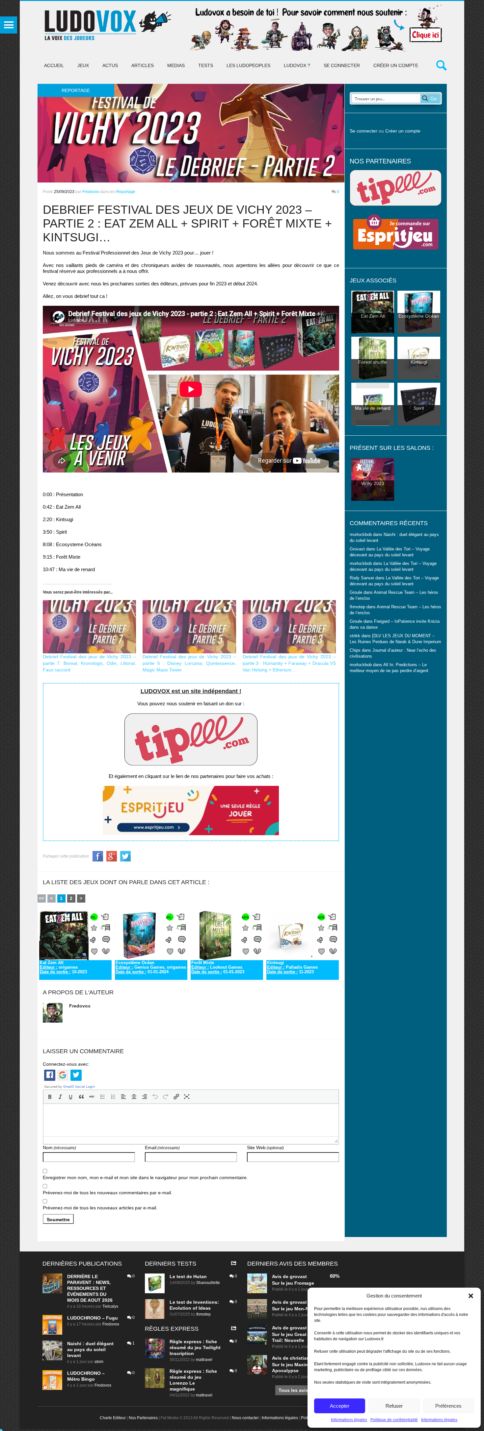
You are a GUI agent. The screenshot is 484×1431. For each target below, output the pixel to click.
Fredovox (90, 191)
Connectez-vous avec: (66, 1064)
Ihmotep (357, 607)
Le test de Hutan (188, 1276)
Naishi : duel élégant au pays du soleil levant (90, 1349)
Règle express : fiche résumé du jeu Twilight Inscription (195, 1347)
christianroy (303, 1358)
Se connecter (342, 65)
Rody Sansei (362, 578)
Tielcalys (110, 1306)
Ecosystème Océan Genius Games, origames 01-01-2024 (151, 967)
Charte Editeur (113, 1418)
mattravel (204, 1359)
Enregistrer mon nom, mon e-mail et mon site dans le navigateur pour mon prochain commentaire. (145, 1177)
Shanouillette (208, 1282)
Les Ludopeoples (248, 65)
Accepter (339, 1406)
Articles (142, 65)
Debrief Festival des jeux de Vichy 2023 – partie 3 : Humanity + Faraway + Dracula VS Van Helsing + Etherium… (289, 663)
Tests (205, 65)
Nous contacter (245, 1418)
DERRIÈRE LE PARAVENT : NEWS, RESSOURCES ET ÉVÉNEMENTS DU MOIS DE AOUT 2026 (90, 1288)
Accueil (54, 65)
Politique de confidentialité (394, 1420)
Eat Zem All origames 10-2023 (63, 967)
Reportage (125, 191)
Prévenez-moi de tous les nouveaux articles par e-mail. (100, 1207)
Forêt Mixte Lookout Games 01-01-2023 (217, 967)
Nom (59, 1147)
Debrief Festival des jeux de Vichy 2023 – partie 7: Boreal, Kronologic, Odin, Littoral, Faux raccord (89, 663)
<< (41, 898)
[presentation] (49, 1097)
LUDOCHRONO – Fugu (92, 1318)
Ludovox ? (297, 65)
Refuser (394, 1406)
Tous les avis (293, 1390)
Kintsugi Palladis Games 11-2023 (292, 967)
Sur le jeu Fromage (293, 1283)
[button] (471, 1296)
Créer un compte (395, 65)
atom (98, 1361)
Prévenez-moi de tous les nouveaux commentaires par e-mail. (107, 1192)
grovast (298, 1276)
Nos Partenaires (143, 1418)
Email (162, 1147)
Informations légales (349, 1420)
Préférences (448, 1406)
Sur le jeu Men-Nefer (294, 1308)
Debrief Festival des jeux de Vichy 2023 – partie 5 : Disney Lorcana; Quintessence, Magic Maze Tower (189, 663)
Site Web (265, 1147)
